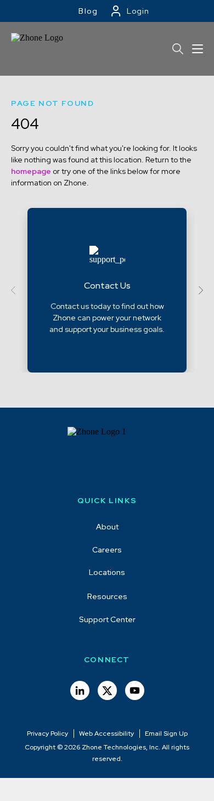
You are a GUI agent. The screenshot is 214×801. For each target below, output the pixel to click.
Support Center (107, 619)
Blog (88, 11)
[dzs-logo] (107, 454)
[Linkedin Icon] (79, 690)
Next (199, 290)
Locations (107, 572)
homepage (31, 171)
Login (138, 11)
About (107, 527)
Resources (107, 596)
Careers (107, 550)
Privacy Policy (47, 733)
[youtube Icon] (134, 690)
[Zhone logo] (40, 49)
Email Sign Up (166, 733)
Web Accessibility (106, 733)
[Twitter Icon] (107, 690)
